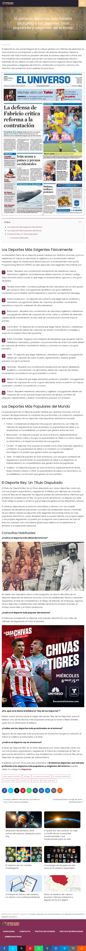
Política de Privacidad (71, 931)
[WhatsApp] (29, 790)
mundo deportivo (48, 781)
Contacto (24, 931)
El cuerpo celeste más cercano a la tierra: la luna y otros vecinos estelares (22, 800)
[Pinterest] (23, 790)
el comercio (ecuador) (41, 776)
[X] (16, 790)
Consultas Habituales (19, 238)
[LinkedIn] (41, 790)
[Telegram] (47, 790)
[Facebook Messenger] (10, 790)
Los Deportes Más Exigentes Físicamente (24, 227)
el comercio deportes (61, 776)
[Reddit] (60, 790)
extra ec (36, 781)
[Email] (53, 790)
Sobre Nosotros (13, 936)
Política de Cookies (45, 931)
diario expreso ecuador (12, 776)
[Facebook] (4, 790)
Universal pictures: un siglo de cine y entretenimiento (67, 800)
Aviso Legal (9, 931)
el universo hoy (24, 781)
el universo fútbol (9, 781)
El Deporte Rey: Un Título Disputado (22, 234)
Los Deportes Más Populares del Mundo (24, 230)
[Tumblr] (35, 790)
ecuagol (27, 776)
